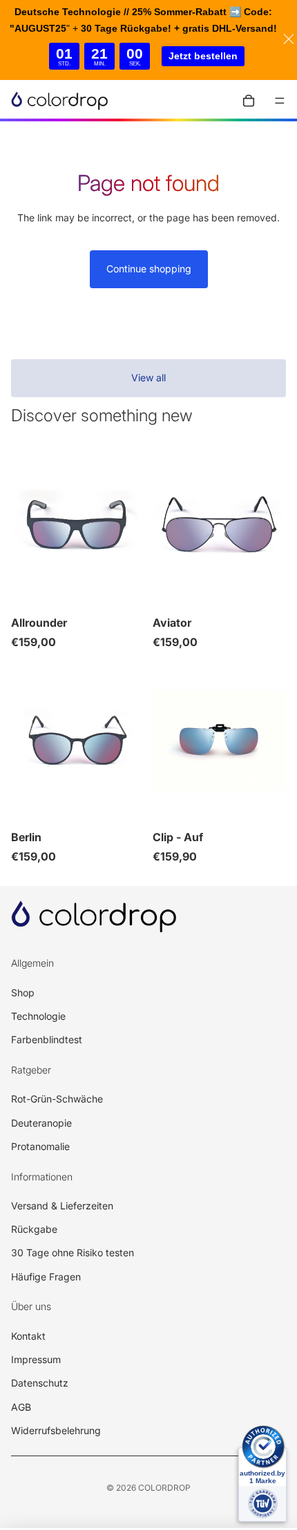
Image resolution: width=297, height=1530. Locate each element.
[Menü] (280, 101)
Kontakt (28, 1336)
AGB (21, 1407)
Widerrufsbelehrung (56, 1430)
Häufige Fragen (46, 1276)
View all (148, 377)
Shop (23, 992)
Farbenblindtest (46, 1039)
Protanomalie (40, 1146)
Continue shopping (148, 268)
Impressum (36, 1359)
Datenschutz (39, 1383)
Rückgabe (34, 1229)
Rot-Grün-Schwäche (57, 1099)
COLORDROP (164, 1487)
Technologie (38, 1016)
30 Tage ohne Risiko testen (72, 1252)
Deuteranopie (41, 1123)
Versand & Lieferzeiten (62, 1205)
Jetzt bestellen (203, 55)
